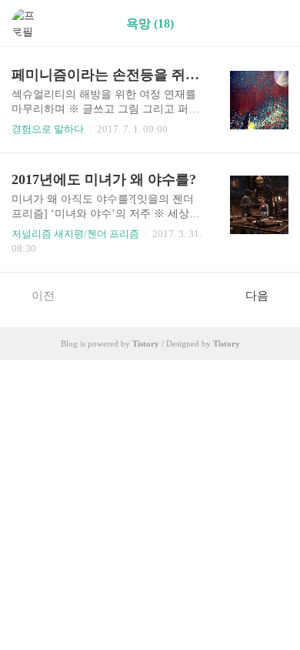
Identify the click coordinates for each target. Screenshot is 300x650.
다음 (256, 296)
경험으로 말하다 (48, 129)
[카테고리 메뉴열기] (273, 23)
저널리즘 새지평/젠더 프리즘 (75, 234)
